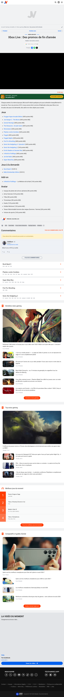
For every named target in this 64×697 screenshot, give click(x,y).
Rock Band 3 (8, 169)
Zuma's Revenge (9, 123)
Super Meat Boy (9, 160)
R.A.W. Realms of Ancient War (13, 150)
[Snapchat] (36, 674)
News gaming (20, 27)
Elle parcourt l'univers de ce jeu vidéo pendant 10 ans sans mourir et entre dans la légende (38, 362)
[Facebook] (6, 674)
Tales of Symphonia (13, 517)
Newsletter (42, 686)
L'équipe (10, 684)
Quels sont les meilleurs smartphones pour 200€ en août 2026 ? (33, 579)
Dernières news (32, 31)
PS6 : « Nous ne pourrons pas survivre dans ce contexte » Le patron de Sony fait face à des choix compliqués (38, 464)
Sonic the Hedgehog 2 (11, 147)
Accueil (3, 27)
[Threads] (31, 674)
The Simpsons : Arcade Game (13, 126)
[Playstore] (46, 674)
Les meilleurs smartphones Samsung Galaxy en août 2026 (32, 587)
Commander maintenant (56, 96)
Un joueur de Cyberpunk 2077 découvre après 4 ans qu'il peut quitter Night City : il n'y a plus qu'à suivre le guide (38, 455)
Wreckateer (7, 129)
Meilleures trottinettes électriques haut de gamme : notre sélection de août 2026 (38, 596)
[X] (10, 674)
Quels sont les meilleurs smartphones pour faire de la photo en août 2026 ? (23, 572)
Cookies (13, 686)
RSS (48, 686)
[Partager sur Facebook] (32, 48)
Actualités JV (13, 27)
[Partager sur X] (37, 48)
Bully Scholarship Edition (11, 172)
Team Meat (11, 225)
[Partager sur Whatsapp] (34, 48)
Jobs (52, 686)
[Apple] (50, 674)
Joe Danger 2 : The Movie (12, 120)
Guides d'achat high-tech (32, 606)
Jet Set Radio (8, 156)
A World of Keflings (10, 153)
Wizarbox (39, 225)
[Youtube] (19, 674)
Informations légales (20, 684)
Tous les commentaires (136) (53, 230)
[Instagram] (14, 674)
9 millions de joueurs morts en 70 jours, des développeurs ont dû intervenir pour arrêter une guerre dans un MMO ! (31, 447)
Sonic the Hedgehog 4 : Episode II (14, 144)
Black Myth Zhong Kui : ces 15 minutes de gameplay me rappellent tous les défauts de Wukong (36, 371)
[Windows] (54, 674)
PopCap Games (32, 225)
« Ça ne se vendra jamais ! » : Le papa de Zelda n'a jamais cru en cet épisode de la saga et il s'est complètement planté (38, 353)
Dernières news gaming (32, 398)
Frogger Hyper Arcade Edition (13, 116)
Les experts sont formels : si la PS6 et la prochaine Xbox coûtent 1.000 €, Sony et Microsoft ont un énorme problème (38, 389)
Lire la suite (4, 660)
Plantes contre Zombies (11, 132)
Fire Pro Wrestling (9, 141)
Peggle (6, 135)
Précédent (5, 31)
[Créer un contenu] (62, 27)
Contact (3, 684)
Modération (42, 684)
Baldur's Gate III (12, 509)
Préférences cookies (31, 686)
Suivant (59, 31)
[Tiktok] (27, 674)
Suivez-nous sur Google (32, 44)
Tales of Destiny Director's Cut (16, 502)
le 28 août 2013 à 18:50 (12, 244)
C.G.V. (35, 684)
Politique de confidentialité (54, 684)
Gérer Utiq (21, 686)
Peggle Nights (8, 138)
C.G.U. (29, 684)
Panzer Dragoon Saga (14, 494)
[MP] (14, 242)
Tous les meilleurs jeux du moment (32, 525)
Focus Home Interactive (21, 225)
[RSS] (23, 674)
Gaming (7, 27)
